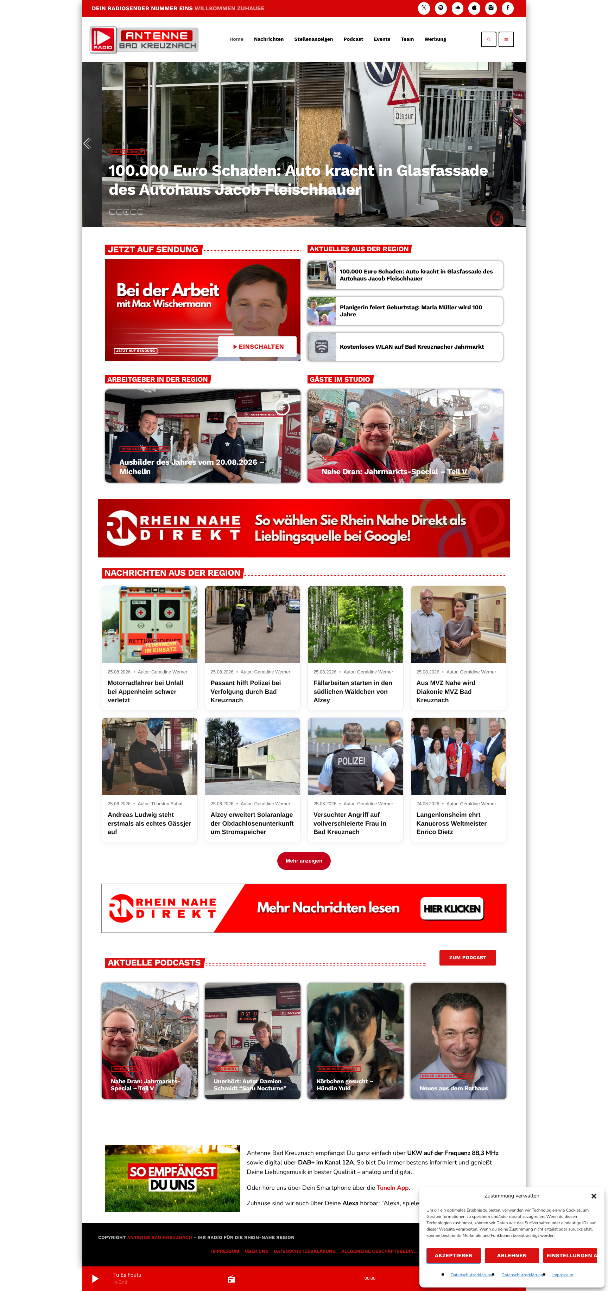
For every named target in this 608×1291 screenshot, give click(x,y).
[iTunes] (474, 8)
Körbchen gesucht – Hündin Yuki (345, 1085)
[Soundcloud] (458, 8)
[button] (593, 1196)
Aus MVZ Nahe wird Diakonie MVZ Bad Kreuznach (446, 691)
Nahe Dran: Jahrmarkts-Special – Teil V (394, 471)
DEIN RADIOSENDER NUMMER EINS (178, 8)
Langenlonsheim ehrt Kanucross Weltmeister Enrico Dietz (452, 823)
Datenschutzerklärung (472, 1275)
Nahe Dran (335, 458)
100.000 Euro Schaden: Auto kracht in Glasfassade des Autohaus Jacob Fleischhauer (298, 180)
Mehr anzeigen (304, 861)
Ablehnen (512, 1255)
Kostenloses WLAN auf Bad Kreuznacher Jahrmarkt (412, 346)
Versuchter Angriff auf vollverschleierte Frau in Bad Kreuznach (350, 823)
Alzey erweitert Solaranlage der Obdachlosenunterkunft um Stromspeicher (252, 823)
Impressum (563, 1275)
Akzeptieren (454, 1255)
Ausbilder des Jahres (144, 449)
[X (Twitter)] (424, 8)
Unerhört (226, 1069)
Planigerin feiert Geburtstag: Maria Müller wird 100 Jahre (411, 311)
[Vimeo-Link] (144, 39)
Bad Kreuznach (126, 152)
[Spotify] (441, 8)
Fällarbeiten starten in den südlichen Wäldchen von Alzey (353, 691)
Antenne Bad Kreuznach (159, 1237)
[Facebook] (508, 8)
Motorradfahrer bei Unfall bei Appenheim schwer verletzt (145, 691)
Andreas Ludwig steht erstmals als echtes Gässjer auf (149, 823)
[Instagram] (491, 8)
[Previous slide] (89, 144)
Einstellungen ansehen (572, 1255)
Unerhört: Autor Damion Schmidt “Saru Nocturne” (250, 1085)
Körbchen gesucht (338, 1069)
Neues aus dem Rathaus (446, 1076)
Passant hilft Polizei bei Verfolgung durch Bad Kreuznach (246, 691)
